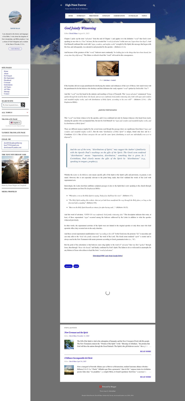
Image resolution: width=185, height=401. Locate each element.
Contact (6, 94)
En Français (133, 16)
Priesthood (93, 16)
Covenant (106, 16)
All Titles (7, 89)
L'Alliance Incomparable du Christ (78, 358)
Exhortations (119, 16)
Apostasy (68, 266)
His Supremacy (9, 78)
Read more (145, 351)
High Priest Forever (75, 5)
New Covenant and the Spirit (76, 332)
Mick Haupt (107, 80)
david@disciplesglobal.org (13, 143)
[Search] (154, 6)
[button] (15, 123)
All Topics (7, 87)
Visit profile (15, 49)
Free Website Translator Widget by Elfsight (15, 125)
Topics (144, 16)
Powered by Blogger (109, 386)
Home (71, 16)
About (6, 73)
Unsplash (113, 80)
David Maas (15, 28)
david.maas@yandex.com (12, 147)
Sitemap (6, 91)
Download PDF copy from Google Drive (107, 255)
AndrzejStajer (112, 391)
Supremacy (81, 16)
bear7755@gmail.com (11, 145)
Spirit (76, 266)
